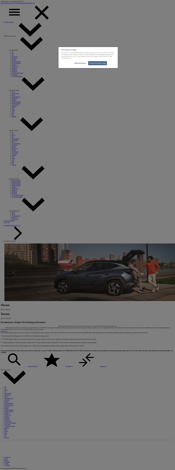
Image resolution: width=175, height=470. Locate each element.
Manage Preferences (80, 63)
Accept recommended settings (97, 63)
